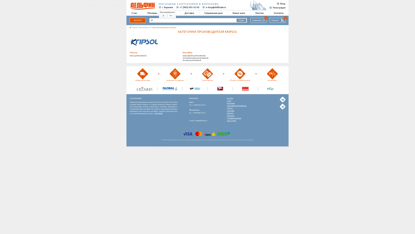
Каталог (138, 20)
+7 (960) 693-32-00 (189, 7)
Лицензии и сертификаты (237, 106)
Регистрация (279, 7)
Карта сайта (231, 121)
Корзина (275, 20)
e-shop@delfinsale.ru (216, 7)
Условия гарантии (234, 118)
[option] (144, 89)
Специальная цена (213, 13)
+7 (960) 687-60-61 (198, 113)
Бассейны (187, 52)
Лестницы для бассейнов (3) (192, 60)
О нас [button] (134, 13)
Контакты (278, 13)
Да (163, 15)
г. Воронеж (167, 7)
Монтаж (259, 13)
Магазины (152, 13)
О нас (229, 101)
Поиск (241, 20)
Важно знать (239, 13)
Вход (282, 3)
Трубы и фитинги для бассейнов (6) (194, 56)
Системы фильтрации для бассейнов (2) (195, 58)
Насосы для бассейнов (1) (138, 56)
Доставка (189, 13)
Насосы (133, 52)
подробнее (158, 113)
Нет (171, 15)
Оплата (230, 108)
